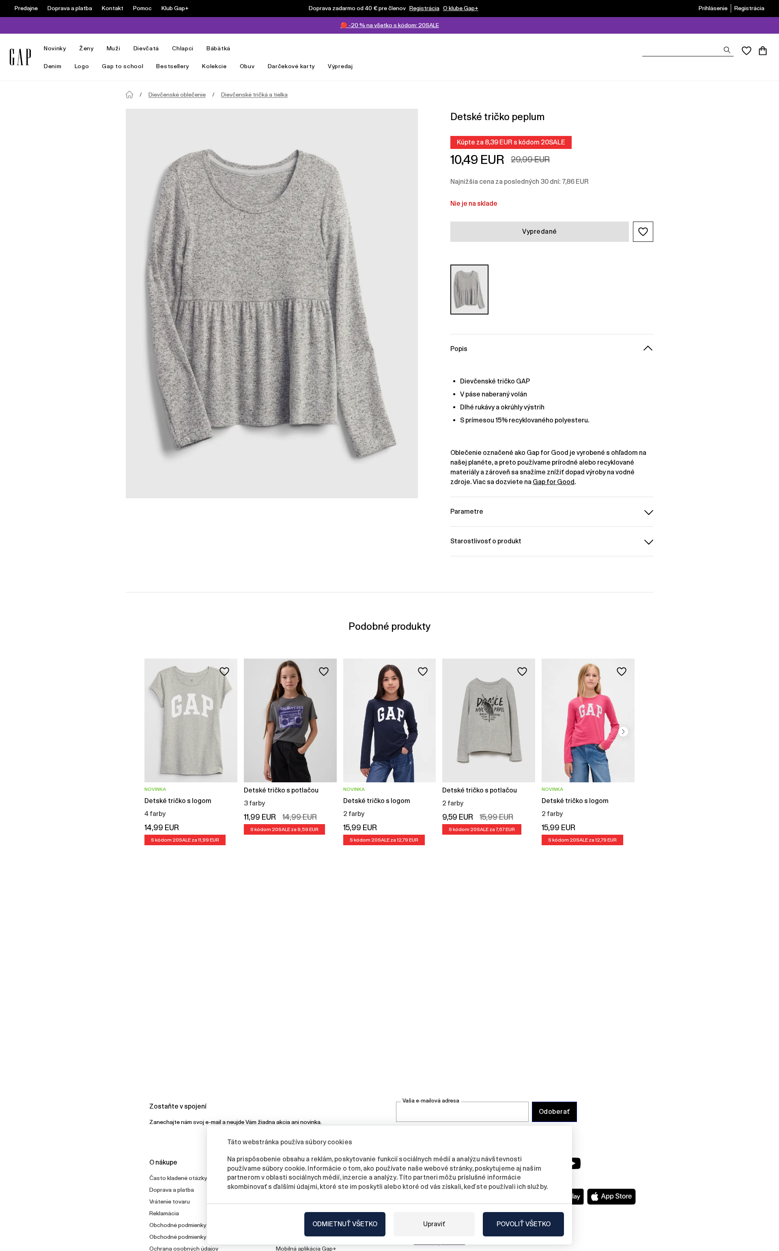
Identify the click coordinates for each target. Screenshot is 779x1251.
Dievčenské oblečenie (177, 94)
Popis (458, 349)
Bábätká (218, 48)
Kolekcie (214, 66)
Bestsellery (172, 66)
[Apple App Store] (611, 1197)
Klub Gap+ (175, 8)
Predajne (26, 8)
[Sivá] (469, 289)
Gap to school (122, 66)
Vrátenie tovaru (169, 1201)
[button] (643, 232)
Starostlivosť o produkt (485, 541)
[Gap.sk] (20, 57)
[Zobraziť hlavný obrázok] (272, 303)
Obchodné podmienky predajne (189, 1237)
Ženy (86, 48)
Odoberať (554, 1111)
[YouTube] (573, 1163)
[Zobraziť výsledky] (727, 50)
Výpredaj (340, 66)
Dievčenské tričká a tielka (254, 94)
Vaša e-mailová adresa (430, 1101)
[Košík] (763, 51)
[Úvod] (129, 94)
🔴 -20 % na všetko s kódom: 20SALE (389, 25)
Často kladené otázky (178, 1178)
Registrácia (424, 8)
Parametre (466, 511)
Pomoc (142, 8)
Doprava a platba (69, 8)
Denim (53, 66)
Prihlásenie (713, 8)
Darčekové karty (291, 66)
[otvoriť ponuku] (70, 48)
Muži (114, 48)
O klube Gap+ (460, 8)
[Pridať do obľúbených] (224, 671)
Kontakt (112, 8)
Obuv (247, 66)
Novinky (55, 48)
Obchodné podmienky (177, 1225)
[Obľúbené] (746, 51)
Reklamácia (164, 1213)
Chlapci (183, 48)
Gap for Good (554, 482)
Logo (82, 66)
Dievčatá (146, 48)
